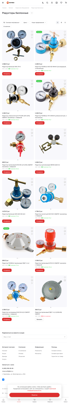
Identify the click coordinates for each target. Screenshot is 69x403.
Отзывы (21, 353)
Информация (39, 347)
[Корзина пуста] (66, 3)
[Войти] (52, 3)
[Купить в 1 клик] (32, 37)
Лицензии (22, 356)
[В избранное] (32, 32)
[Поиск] (47, 3)
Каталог (4, 350)
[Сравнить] (32, 35)
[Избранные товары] (61, 3)
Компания (22, 347)
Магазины (38, 353)
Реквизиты (38, 350)
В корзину (7, 73)
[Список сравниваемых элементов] (57, 3)
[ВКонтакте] (3, 380)
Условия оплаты (56, 350)
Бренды (4, 356)
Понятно (34, 395)
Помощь (54, 347)
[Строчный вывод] (61, 22)
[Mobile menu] (2, 2)
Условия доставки (57, 353)
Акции (4, 353)
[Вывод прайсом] (65, 22)
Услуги (4, 359)
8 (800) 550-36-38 (7, 368)
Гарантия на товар (57, 356)
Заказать (39, 319)
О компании (22, 350)
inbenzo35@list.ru (7, 371)
